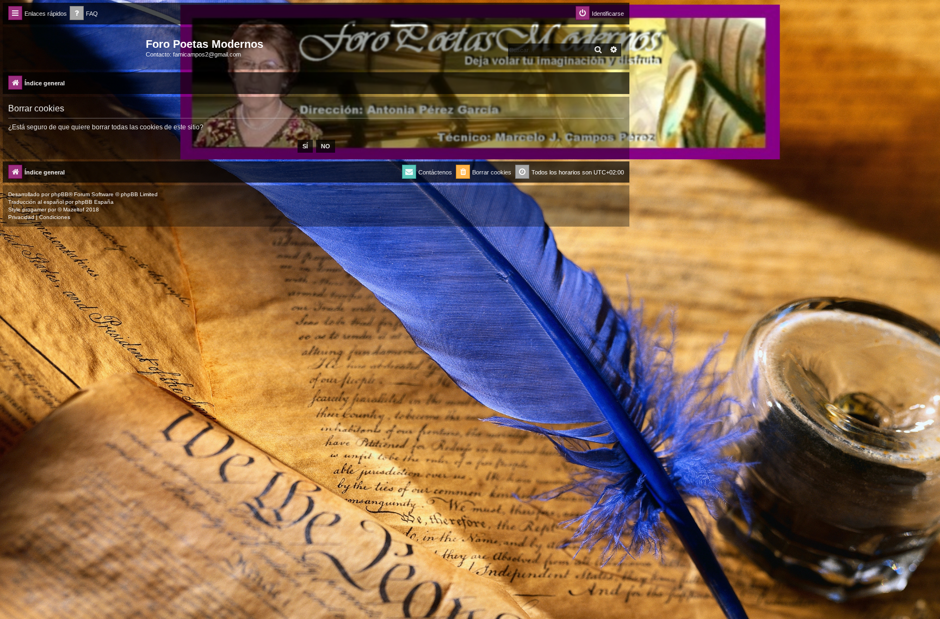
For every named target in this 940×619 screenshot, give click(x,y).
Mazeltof (73, 209)
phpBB (60, 194)
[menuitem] (84, 14)
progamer (34, 209)
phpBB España (94, 202)
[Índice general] (75, 47)
